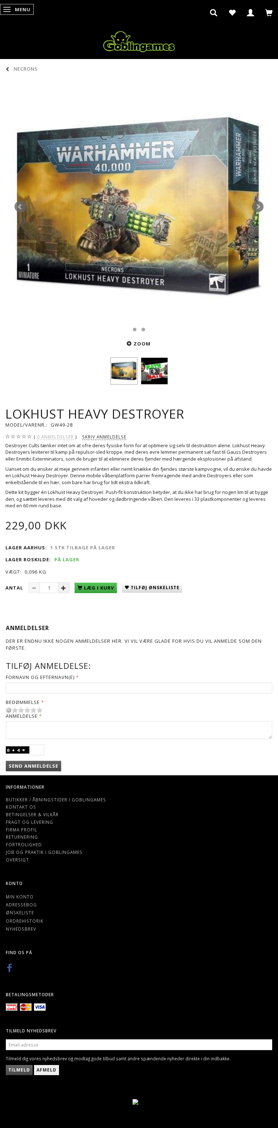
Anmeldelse (22, 716)
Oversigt (17, 860)
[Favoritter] (232, 13)
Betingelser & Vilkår (32, 814)
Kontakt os (21, 807)
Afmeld (46, 1070)
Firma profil (21, 830)
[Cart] (269, 13)
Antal (15, 587)
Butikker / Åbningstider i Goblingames (56, 799)
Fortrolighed (24, 844)
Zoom (142, 343)
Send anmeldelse (33, 766)
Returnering (22, 837)
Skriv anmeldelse (104, 437)
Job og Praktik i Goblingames (44, 852)
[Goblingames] (139, 40)
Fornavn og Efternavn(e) (40, 677)
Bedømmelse (23, 702)
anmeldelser (55, 437)
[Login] (250, 13)
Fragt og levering (29, 822)
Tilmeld (19, 1070)
